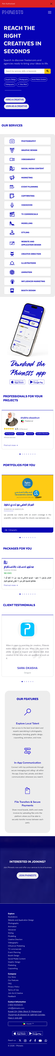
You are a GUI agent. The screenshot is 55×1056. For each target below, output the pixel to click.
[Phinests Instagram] (25, 1041)
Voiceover (12, 930)
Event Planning (14, 952)
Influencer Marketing (16, 946)
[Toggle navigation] (49, 12)
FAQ (10, 984)
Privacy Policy (13, 987)
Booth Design (13, 956)
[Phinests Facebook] (35, 1041)
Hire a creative (15, 99)
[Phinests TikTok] (30, 1041)
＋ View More (22, 84)
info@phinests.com (16, 1008)
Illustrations (12, 917)
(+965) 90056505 (15, 1005)
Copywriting (13, 968)
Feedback (12, 996)
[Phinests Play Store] (36, 382)
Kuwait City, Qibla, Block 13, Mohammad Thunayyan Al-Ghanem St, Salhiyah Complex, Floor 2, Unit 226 (26, 1014)
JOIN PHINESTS (27, 875)
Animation (12, 927)
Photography (23, 79)
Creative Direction (15, 939)
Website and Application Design (21, 920)
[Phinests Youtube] (40, 1041)
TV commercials (14, 949)
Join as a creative (16, 106)
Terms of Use (13, 990)
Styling (10, 933)
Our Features (13, 980)
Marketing (12, 965)
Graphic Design (10, 79)
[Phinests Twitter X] (20, 1041)
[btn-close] (51, 3)
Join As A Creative (15, 993)
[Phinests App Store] (17, 382)
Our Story (12, 977)
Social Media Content (39, 79)
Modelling (12, 936)
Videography (9, 84)
